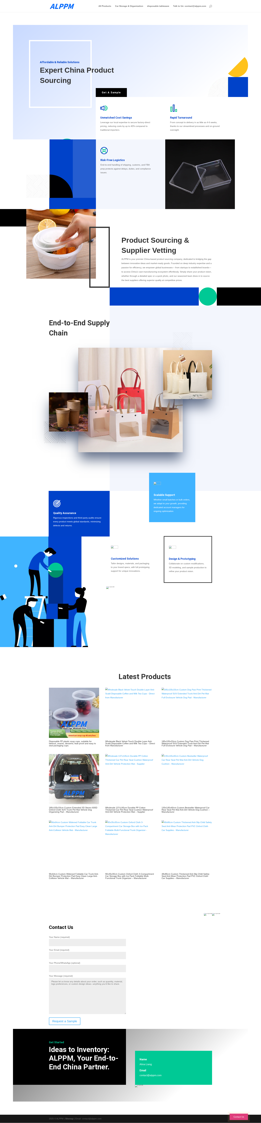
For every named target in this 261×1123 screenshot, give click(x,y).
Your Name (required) (59, 937)
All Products (104, 6)
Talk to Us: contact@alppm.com (189, 6)
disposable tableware (158, 6)
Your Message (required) (61, 976)
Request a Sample (64, 1021)
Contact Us (239, 1117)
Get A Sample (111, 92)
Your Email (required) (59, 950)
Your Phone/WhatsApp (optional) (64, 963)
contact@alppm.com (150, 1075)
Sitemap (69, 1118)
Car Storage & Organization (129, 6)
